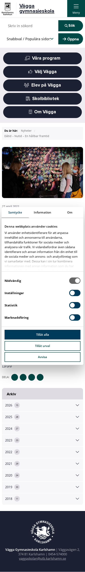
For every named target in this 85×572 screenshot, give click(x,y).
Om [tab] (69, 212)
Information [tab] (42, 212)
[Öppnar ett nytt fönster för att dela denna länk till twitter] (23, 377)
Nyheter (26, 131)
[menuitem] (76, 8)
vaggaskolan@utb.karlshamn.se (42, 558)
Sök (71, 25)
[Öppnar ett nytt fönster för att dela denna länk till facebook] (14, 377)
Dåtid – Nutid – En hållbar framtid (26, 136)
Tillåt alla (42, 335)
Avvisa (42, 357)
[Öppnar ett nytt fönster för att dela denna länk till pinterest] (40, 377)
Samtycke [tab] (15, 212)
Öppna (72, 39)
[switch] (74, 293)
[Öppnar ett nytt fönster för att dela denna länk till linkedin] (31, 377)
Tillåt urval (42, 346)
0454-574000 (57, 554)
